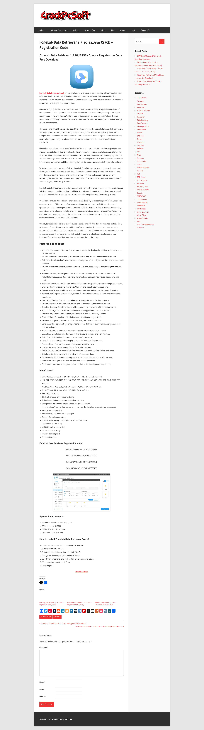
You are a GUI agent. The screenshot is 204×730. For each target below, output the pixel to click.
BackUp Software (143, 110)
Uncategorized (142, 202)
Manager (140, 158)
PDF (138, 174)
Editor (139, 139)
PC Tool (140, 171)
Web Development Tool (145, 224)
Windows (123, 30)
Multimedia (141, 161)
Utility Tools (141, 209)
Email (42, 689)
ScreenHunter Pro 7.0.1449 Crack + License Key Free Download (98, 626)
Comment (43, 647)
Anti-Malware (142, 104)
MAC (133, 30)
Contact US (145, 30)
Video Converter (143, 212)
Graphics (140, 145)
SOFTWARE (141, 196)
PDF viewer (141, 177)
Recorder (140, 183)
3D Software (142, 98)
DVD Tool (140, 136)
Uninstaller (141, 205)
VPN (138, 221)
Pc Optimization (143, 167)
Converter (141, 117)
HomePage (41, 30)
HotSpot (140, 148)
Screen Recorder (143, 190)
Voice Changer (142, 218)
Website (42, 696)
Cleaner (140, 114)
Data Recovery (46, 617)
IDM (112, 30)
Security (140, 193)
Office (139, 164)
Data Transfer (142, 123)
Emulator (140, 142)
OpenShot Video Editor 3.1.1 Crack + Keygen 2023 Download (63, 623)
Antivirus (76, 30)
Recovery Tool (90, 30)
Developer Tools (143, 126)
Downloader (141, 129)
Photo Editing (142, 180)
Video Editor (141, 215)
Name (42, 682)
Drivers (103, 30)
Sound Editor (142, 199)
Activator (140, 101)
